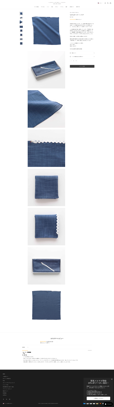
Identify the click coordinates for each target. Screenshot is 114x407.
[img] (25, 350)
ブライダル (43, 6)
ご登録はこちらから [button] (98, 398)
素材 (66, 6)
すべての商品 (36, 6)
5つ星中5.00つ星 (49, 341)
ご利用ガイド (71, 6)
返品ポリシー (5, 390)
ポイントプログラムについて (9, 382)
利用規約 (4, 393)
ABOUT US (78, 6)
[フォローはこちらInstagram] (9, 399)
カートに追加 (82, 66)
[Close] (111, 379)
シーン (48, 6)
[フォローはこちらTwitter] (6, 399)
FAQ (4, 380)
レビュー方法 (5, 384)
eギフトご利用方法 (7, 378)
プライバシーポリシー (7, 388)
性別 (52, 6)
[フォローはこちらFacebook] (3, 399)
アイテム (61, 6)
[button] (73, 19)
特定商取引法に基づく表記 (8, 386)
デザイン (56, 6)
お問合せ (4, 395)
